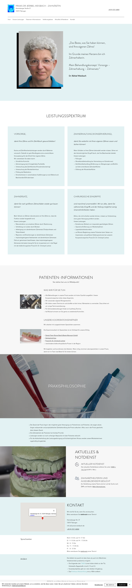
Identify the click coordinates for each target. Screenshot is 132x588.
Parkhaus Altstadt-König (79, 571)
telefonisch (84, 551)
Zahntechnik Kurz (50, 338)
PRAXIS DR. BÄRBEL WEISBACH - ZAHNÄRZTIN (38, 5)
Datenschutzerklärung (19, 586)
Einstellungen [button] (99, 585)
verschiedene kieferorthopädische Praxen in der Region (62, 343)
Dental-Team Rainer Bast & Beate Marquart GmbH (61, 335)
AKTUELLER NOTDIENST (92, 463)
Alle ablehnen (110, 585)
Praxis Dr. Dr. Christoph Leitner (55, 341)
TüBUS (83, 563)
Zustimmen (122, 585)
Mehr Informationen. (99, 486)
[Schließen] (130, 584)
